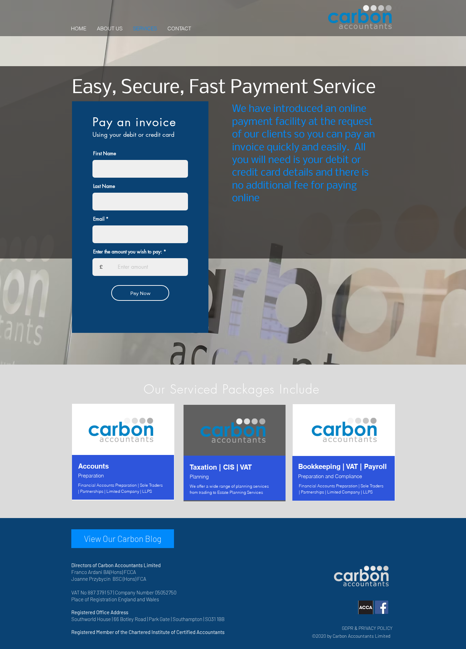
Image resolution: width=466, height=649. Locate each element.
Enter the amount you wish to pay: (127, 251)
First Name (104, 153)
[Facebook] (381, 607)
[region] (123, 452)
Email (98, 219)
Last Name (104, 186)
